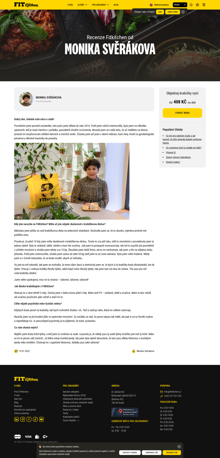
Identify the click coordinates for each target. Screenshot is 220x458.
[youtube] (41, 419)
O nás (17, 395)
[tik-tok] (35, 419)
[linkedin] (16, 419)
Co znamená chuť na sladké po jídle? (183, 147)
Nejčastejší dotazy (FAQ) (74, 395)
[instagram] (22, 419)
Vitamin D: (171, 152)
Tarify (65, 413)
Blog (116, 5)
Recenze (18, 406)
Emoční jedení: (173, 162)
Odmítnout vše (152, 453)
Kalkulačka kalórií (71, 416)
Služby (81, 5)
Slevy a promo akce (72, 406)
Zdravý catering (21, 413)
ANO (160, 12)
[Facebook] (29, 419)
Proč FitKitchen (21, 391)
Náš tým (18, 398)
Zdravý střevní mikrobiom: (178, 157)
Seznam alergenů (71, 391)
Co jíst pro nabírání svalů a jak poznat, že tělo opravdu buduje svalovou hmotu (182, 139)
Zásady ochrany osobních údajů (78, 402)
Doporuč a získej (70, 409)
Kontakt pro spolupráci (25, 409)
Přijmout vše (171, 453)
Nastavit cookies (130, 453)
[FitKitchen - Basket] (204, 5)
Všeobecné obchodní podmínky (77, 398)
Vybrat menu (182, 112)
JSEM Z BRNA (173, 12)
